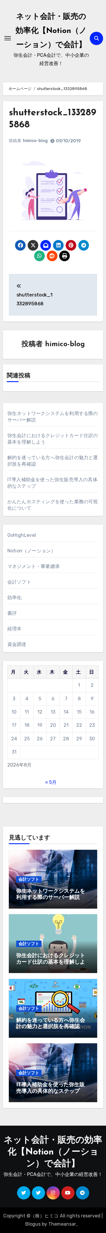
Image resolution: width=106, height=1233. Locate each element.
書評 (12, 613)
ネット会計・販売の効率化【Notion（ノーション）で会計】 (51, 31)
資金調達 (16, 644)
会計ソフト (19, 582)
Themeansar (62, 1224)
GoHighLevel (21, 535)
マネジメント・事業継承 (33, 566)
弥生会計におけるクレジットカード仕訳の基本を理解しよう (50, 962)
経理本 (14, 629)
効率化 (14, 597)
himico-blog (35, 140)
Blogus (33, 1224)
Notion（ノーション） (31, 551)
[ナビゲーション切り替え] (7, 38)
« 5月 (51, 782)
